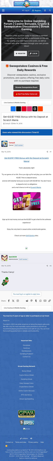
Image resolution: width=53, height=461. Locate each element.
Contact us (9, 442)
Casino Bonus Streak (26, 375)
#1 (51, 152)
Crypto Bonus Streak (26, 387)
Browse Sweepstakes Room (26, 87)
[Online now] (6, 260)
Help (42, 442)
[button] (3, 10)
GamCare (26, 348)
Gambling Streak (26, 379)
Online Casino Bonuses (27, 391)
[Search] (50, 10)
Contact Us (26, 357)
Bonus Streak (26, 371)
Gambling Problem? (26, 354)
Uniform (25, 438)
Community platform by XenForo (26, 450)
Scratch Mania (36, 187)
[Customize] (31, 438)
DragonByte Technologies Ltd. (28, 454)
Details (40, 454)
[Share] (47, 151)
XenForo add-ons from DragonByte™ (36, 452)
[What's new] (45, 10)
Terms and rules (20, 442)
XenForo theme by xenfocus (28, 458)
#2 (51, 266)
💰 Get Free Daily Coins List (26, 94)
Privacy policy (33, 442)
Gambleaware (26, 351)
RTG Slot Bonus (26, 395)
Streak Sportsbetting (26, 399)
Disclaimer (26, 345)
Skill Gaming (30, 235)
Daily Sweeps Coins (26, 383)
